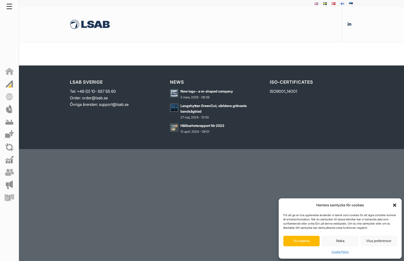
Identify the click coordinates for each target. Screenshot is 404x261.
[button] (394, 205)
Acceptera (301, 241)
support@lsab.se (114, 104)
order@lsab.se (95, 98)
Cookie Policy (340, 252)
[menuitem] (316, 3)
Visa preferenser (378, 241)
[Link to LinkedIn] (349, 24)
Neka (340, 241)
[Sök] (330, 24)
